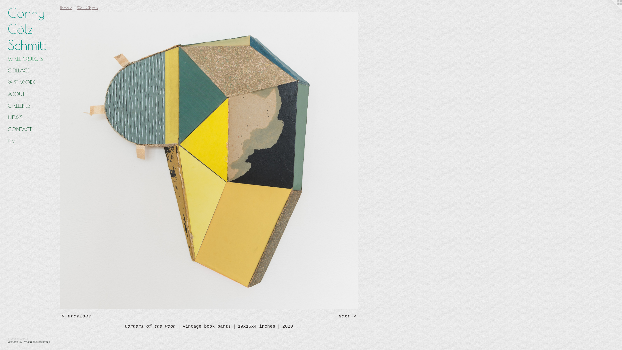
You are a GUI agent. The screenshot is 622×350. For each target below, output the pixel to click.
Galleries (19, 106)
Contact (20, 129)
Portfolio (66, 8)
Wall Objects (25, 59)
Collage (19, 70)
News (15, 117)
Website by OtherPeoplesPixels (29, 342)
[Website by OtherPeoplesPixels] (612, 9)
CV (12, 141)
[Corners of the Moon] (209, 160)
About (16, 94)
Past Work (21, 82)
